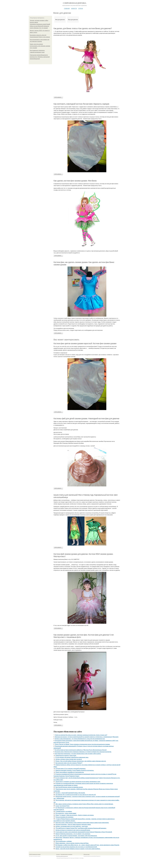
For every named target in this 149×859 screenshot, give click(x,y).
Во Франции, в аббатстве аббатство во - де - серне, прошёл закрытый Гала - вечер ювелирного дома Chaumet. (87, 845)
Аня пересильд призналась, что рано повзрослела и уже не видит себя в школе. (78, 753)
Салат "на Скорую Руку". (63, 806)
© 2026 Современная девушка (34, 854)
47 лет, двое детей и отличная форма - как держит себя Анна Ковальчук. (76, 835)
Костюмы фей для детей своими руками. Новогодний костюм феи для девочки (86, 418)
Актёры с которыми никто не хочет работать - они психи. (72, 826)
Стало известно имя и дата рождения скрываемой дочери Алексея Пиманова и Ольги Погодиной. (84, 832)
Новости (74, 8)
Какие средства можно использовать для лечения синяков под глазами (40, 45)
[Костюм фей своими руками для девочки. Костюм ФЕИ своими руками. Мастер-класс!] (87, 598)
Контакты (58, 854)
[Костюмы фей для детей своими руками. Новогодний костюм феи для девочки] (87, 467)
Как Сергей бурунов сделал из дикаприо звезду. (69, 787)
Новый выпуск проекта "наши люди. (66, 755)
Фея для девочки (60, 19)
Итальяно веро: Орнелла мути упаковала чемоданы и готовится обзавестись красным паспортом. (83, 752)
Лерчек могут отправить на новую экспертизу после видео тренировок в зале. (78, 781)
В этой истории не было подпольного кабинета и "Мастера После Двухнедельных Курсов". (81, 750)
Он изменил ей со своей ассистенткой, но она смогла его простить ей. (76, 794)
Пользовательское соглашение (66, 854)
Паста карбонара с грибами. (64, 841)
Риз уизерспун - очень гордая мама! (66, 813)
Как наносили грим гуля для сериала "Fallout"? (69, 763)
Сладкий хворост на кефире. (64, 811)
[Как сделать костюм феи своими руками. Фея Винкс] (87, 220)
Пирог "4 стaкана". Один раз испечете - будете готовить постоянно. (75, 815)
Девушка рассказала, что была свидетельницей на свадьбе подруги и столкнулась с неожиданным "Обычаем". (87, 737)
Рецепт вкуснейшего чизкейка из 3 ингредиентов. (70, 772)
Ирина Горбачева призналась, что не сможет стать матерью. (73, 834)
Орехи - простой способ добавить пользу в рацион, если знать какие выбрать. (78, 849)
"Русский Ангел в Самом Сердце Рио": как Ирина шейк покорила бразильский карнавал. (81, 828)
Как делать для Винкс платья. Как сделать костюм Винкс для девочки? (83, 28)
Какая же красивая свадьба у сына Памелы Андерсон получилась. (75, 770)
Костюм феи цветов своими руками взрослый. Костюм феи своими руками (85, 343)
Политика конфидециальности (62, 856)
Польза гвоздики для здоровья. (64, 817)
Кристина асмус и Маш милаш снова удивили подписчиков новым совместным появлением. (82, 822)
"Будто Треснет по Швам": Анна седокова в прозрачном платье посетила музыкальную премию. (82, 744)
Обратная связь (86, 854)
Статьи (80, 8)
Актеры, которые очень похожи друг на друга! (69, 759)
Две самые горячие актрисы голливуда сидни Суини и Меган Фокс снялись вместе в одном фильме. (84, 804)
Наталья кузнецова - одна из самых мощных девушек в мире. (73, 824)
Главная (67, 8)
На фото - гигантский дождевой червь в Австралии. (70, 793)
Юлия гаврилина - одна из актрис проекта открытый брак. (72, 843)
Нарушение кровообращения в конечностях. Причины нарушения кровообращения (40, 56)
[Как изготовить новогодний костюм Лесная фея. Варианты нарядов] (87, 146)
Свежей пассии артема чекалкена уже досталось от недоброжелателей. (76, 847)
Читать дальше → (58, 97)
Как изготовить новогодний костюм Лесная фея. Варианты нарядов (81, 104)
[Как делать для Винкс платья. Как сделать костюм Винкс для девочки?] (87, 66)
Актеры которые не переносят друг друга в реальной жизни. (73, 830)
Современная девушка (74, 3)
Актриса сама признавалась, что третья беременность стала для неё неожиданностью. (80, 739)
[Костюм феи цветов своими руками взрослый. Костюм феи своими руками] (87, 384)
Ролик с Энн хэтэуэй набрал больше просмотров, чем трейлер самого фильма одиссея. (81, 761)
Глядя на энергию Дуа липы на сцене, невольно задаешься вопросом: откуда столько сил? (81, 735)
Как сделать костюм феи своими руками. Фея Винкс (75, 181)
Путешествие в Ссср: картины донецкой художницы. (71, 768)
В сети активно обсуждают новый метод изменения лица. (72, 757)
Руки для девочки (73, 19)
